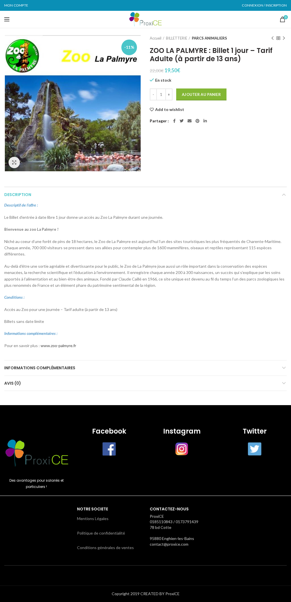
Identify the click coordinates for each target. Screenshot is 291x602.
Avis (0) (12, 383)
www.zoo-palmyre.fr (58, 345)
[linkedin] (205, 121)
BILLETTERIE (176, 38)
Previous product (272, 38)
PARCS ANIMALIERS (209, 38)
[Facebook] (174, 121)
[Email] (190, 121)
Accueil (155, 38)
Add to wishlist (169, 110)
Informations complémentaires (39, 368)
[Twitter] (182, 121)
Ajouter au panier (201, 94)
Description (17, 194)
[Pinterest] (197, 121)
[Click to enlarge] (14, 162)
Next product (284, 38)
